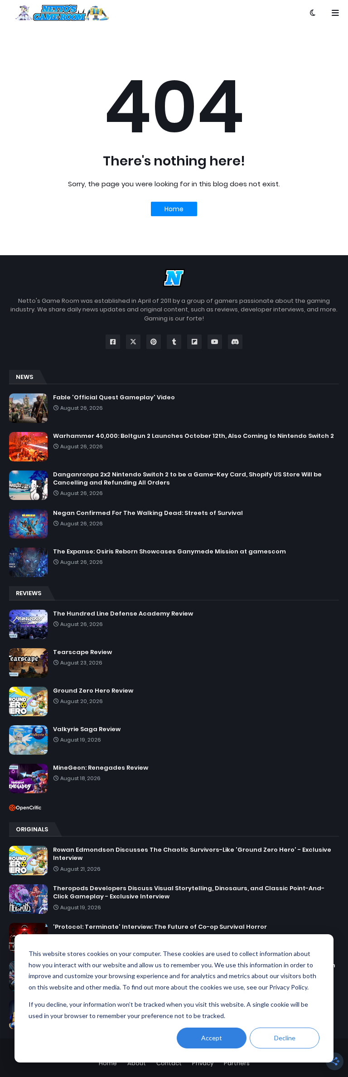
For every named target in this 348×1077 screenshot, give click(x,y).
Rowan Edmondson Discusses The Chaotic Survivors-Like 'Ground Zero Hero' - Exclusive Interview (192, 854)
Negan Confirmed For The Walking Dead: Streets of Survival (148, 513)
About (136, 1063)
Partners (237, 1063)
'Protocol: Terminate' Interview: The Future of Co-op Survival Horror (160, 927)
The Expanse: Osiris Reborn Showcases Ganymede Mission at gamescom (169, 552)
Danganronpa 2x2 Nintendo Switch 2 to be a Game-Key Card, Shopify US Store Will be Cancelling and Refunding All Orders (187, 479)
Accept (211, 1038)
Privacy (202, 1063)
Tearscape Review (82, 652)
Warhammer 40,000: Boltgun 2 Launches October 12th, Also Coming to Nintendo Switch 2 (193, 436)
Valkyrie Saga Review (87, 729)
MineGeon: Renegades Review (100, 768)
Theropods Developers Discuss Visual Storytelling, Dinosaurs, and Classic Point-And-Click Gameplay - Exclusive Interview (188, 892)
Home (174, 208)
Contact (169, 1063)
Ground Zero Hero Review (93, 691)
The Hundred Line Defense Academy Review (123, 614)
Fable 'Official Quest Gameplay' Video (114, 397)
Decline (284, 1038)
